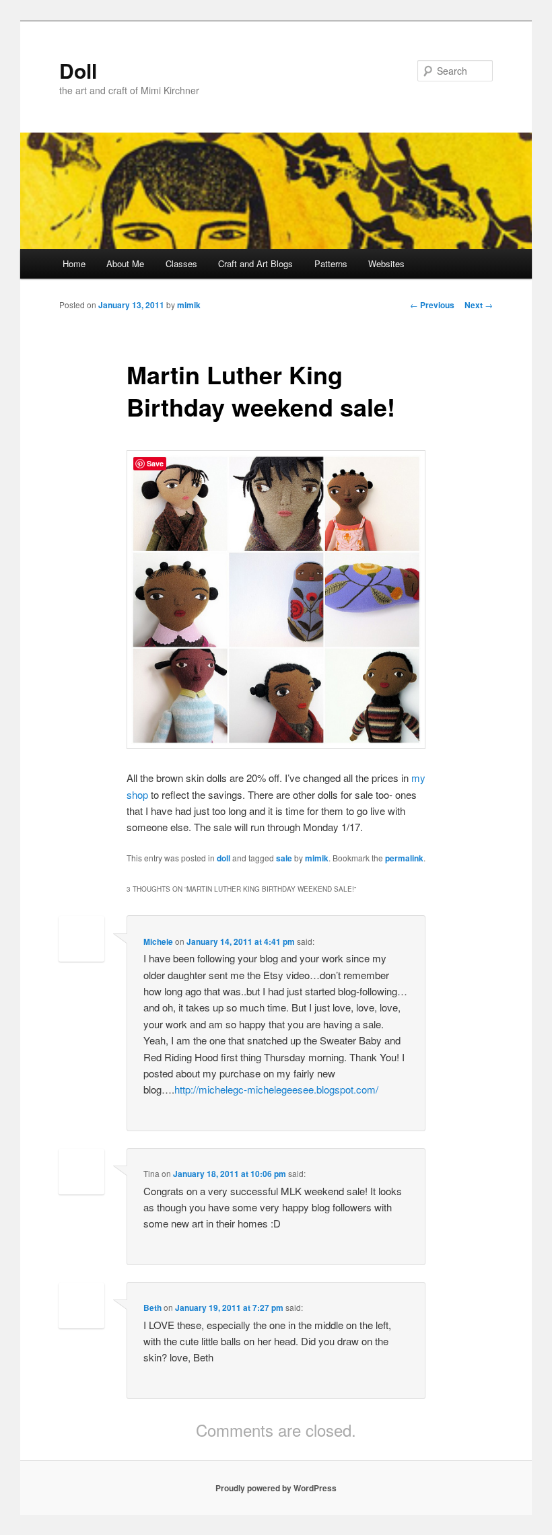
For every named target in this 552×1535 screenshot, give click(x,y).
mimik (189, 305)
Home (74, 263)
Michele (158, 941)
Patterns (330, 263)
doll (223, 858)
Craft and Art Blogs (255, 263)
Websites (386, 263)
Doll (78, 70)
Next (478, 305)
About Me (125, 263)
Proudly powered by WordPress (276, 1488)
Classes (181, 263)
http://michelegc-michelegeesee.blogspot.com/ (276, 1089)
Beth (152, 1307)
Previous (432, 305)
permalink (404, 858)
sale (284, 858)
